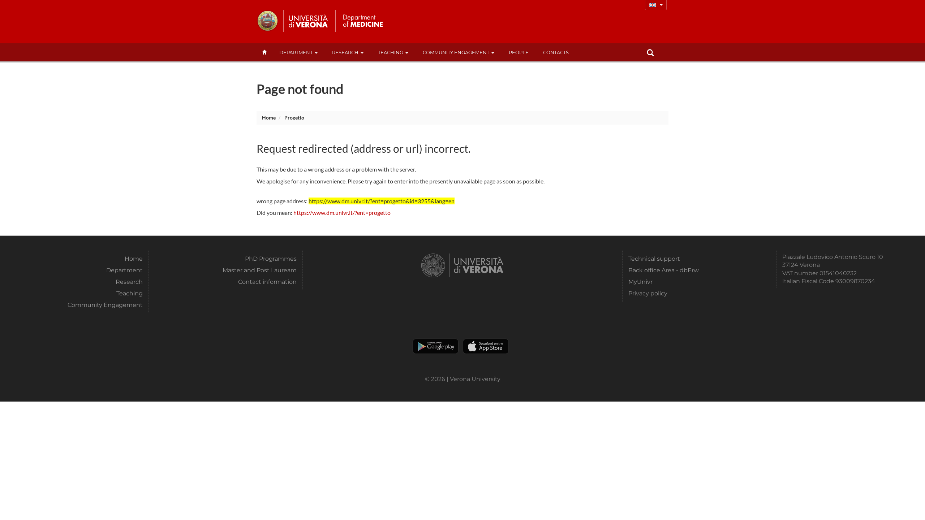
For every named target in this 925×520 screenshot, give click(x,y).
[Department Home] (362, 21)
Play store (435, 346)
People (519, 52)
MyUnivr (640, 281)
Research (345, 52)
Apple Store (485, 346)
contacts (556, 52)
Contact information (267, 281)
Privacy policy (647, 293)
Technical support (654, 258)
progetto (294, 117)
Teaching (390, 52)
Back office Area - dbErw (663, 270)
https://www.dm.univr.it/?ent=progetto (342, 212)
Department (296, 52)
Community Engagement (456, 52)
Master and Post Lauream (260, 270)
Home (269, 117)
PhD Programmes (271, 258)
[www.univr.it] (293, 21)
